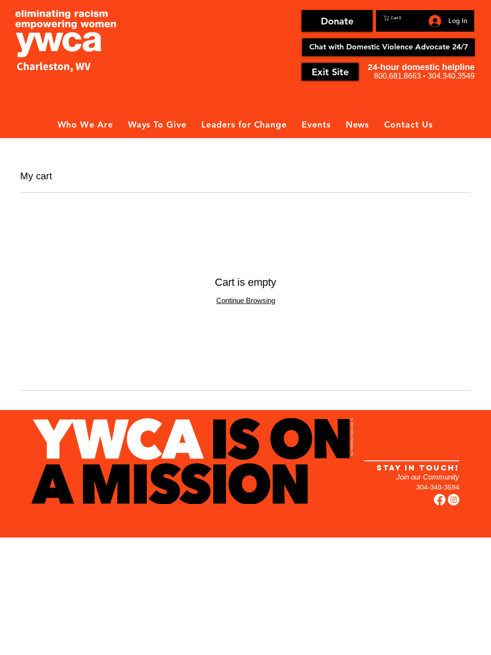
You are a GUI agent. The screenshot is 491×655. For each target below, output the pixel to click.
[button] (405, 18)
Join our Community (427, 477)
